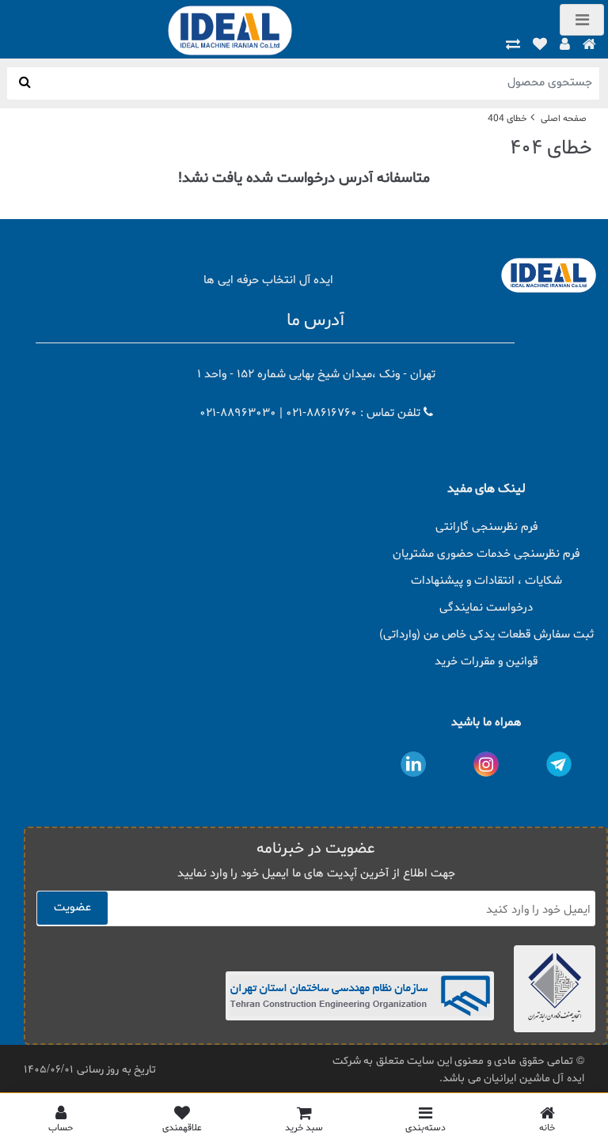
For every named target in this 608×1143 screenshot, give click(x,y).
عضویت (72, 907)
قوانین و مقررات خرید (486, 661)
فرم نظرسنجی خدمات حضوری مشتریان (486, 554)
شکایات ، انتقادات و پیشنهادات (486, 581)
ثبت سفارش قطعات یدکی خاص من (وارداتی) (486, 634)
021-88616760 (321, 413)
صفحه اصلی (564, 118)
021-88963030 (238, 413)
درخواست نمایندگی (486, 608)
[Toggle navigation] (582, 20)
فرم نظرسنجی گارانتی (486, 527)
